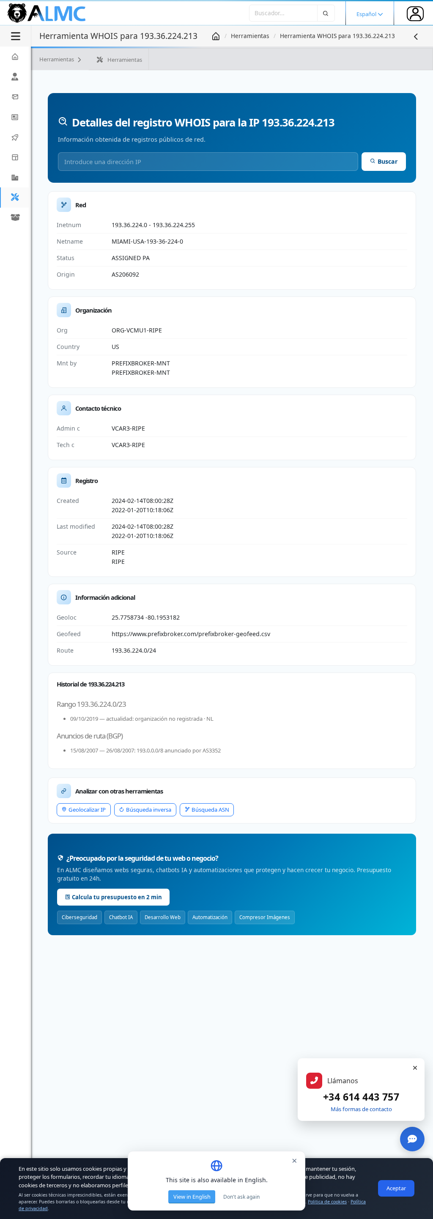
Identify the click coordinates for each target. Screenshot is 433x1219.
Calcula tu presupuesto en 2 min (117, 897)
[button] (14, 177)
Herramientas (250, 36)
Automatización (209, 917)
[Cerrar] (414, 1068)
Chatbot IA (121, 917)
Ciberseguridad (79, 917)
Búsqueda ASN (210, 809)
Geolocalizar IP (87, 809)
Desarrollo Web (163, 917)
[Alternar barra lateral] (15, 36)
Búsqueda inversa (148, 809)
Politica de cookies (327, 1202)
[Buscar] (326, 13)
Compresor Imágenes (264, 917)
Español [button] (367, 14)
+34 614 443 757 (361, 1096)
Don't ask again (241, 1196)
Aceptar (396, 1188)
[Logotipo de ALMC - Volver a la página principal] (47, 13)
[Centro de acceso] (415, 14)
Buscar (387, 161)
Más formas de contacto (361, 1109)
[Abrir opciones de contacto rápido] (412, 1139)
